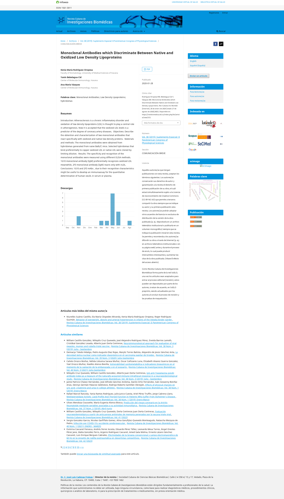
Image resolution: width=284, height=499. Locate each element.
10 (78, 447)
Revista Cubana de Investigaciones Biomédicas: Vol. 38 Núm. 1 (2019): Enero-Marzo (108, 399)
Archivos (71, 31)
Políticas (95, 31)
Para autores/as (197, 96)
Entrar (225, 12)
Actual (59, 31)
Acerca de (138, 31)
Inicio (63, 41)
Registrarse (214, 12)
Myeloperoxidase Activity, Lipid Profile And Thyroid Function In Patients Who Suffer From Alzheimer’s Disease (121, 396)
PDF (148, 69)
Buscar (222, 31)
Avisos (83, 31)
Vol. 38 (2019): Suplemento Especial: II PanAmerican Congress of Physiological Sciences (118, 41)
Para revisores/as (197, 100)
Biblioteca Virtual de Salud (213, 2)
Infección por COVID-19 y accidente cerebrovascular (100, 423)
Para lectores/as (197, 91)
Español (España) (197, 65)
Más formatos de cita (153, 122)
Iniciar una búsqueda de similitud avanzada (99, 453)
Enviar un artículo (198, 75)
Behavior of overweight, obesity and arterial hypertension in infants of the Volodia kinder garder (124, 319)
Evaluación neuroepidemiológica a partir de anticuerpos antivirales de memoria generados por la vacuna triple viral (119, 413)
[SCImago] (205, 166)
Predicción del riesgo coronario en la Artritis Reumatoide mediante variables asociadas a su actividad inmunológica (117, 404)
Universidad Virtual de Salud (185, 2)
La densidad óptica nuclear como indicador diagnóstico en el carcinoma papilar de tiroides (122, 354)
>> (82, 447)
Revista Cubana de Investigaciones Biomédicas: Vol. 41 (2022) (97, 417)
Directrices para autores (116, 31)
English (193, 61)
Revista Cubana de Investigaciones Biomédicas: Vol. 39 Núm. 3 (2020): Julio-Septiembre (120, 356)
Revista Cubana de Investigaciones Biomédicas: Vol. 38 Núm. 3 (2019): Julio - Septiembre (118, 379)
